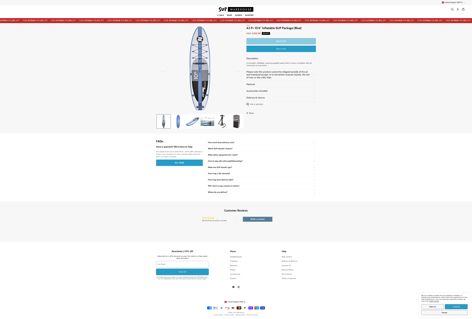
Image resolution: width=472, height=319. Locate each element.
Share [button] (251, 113)
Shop (229, 15)
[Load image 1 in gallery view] (164, 121)
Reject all (432, 307)
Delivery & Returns (290, 261)
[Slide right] (237, 69)
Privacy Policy (229, 315)
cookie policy (434, 301)
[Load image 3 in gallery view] (193, 121)
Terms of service (252, 315)
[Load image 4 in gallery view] (207, 121)
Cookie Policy (218, 315)
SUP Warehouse (238, 312)
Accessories (235, 274)
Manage (444, 312)
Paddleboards (236, 257)
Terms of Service (289, 278)
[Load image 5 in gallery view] (222, 121)
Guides (238, 15)
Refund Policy (287, 270)
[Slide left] (163, 69)
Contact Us (286, 265)
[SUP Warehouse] (236, 9)
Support (249, 15)
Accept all (456, 307)
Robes (233, 270)
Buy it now (281, 49)
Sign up (182, 272)
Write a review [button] (258, 219)
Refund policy (240, 315)
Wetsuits (233, 265)
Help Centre (287, 257)
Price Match (287, 274)
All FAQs (179, 163)
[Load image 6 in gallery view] (236, 121)
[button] (229, 15)
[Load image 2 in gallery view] (178, 121)
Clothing (233, 261)
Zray (248, 25)
